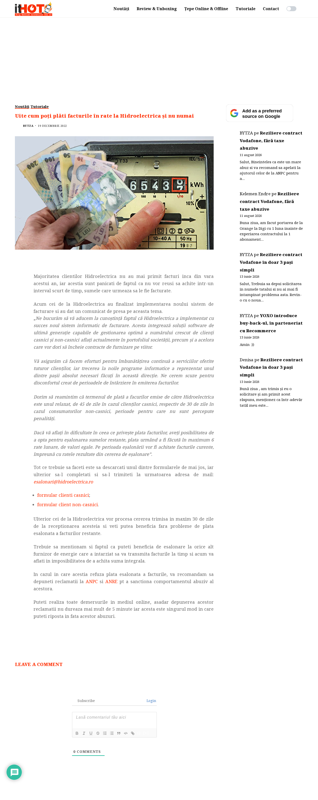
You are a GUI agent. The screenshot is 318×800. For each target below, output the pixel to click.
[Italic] (83, 733)
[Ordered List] (104, 733)
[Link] (132, 733)
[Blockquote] (118, 733)
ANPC (92, 581)
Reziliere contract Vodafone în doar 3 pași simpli (271, 262)
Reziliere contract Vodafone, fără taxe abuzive (271, 140)
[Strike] (97, 733)
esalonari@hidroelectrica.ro (63, 482)
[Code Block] (125, 733)
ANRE (111, 581)
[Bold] (77, 733)
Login (151, 700)
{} (139, 733)
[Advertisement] (159, 55)
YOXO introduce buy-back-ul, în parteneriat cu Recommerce (271, 322)
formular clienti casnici (63, 495)
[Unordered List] (111, 733)
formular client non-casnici (67, 504)
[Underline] (90, 733)
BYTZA (28, 125)
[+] (146, 733)
